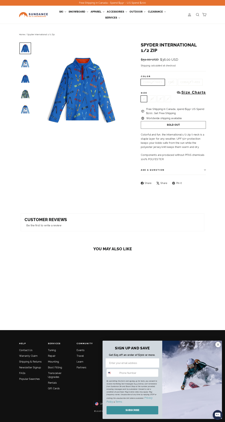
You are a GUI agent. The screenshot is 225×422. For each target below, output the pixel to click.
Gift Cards (54, 388)
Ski (61, 11)
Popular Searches (29, 379)
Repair (52, 355)
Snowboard (77, 11)
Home (22, 34)
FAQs (22, 373)
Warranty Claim (28, 355)
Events (81, 350)
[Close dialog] (218, 344)
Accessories (116, 11)
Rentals (52, 382)
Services (111, 17)
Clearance (155, 11)
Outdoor (136, 11)
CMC (171, 82)
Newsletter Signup (30, 367)
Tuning (52, 350)
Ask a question (152, 170)
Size (173, 92)
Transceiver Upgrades (55, 375)
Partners (81, 367)
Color (146, 76)
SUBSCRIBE (132, 410)
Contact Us (25, 350)
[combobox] (112, 373)
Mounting (53, 361)
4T (152, 98)
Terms (118, 401)
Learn (80, 361)
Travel (80, 355)
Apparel (96, 11)
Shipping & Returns (30, 361)
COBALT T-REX (190, 82)
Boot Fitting (55, 367)
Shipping (145, 65)
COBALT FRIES (152, 82)
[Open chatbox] (218, 415)
